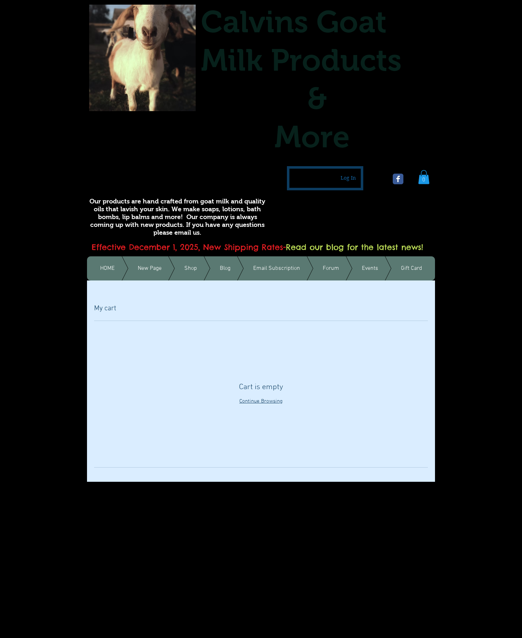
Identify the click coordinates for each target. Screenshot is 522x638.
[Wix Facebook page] (398, 179)
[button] (424, 177)
